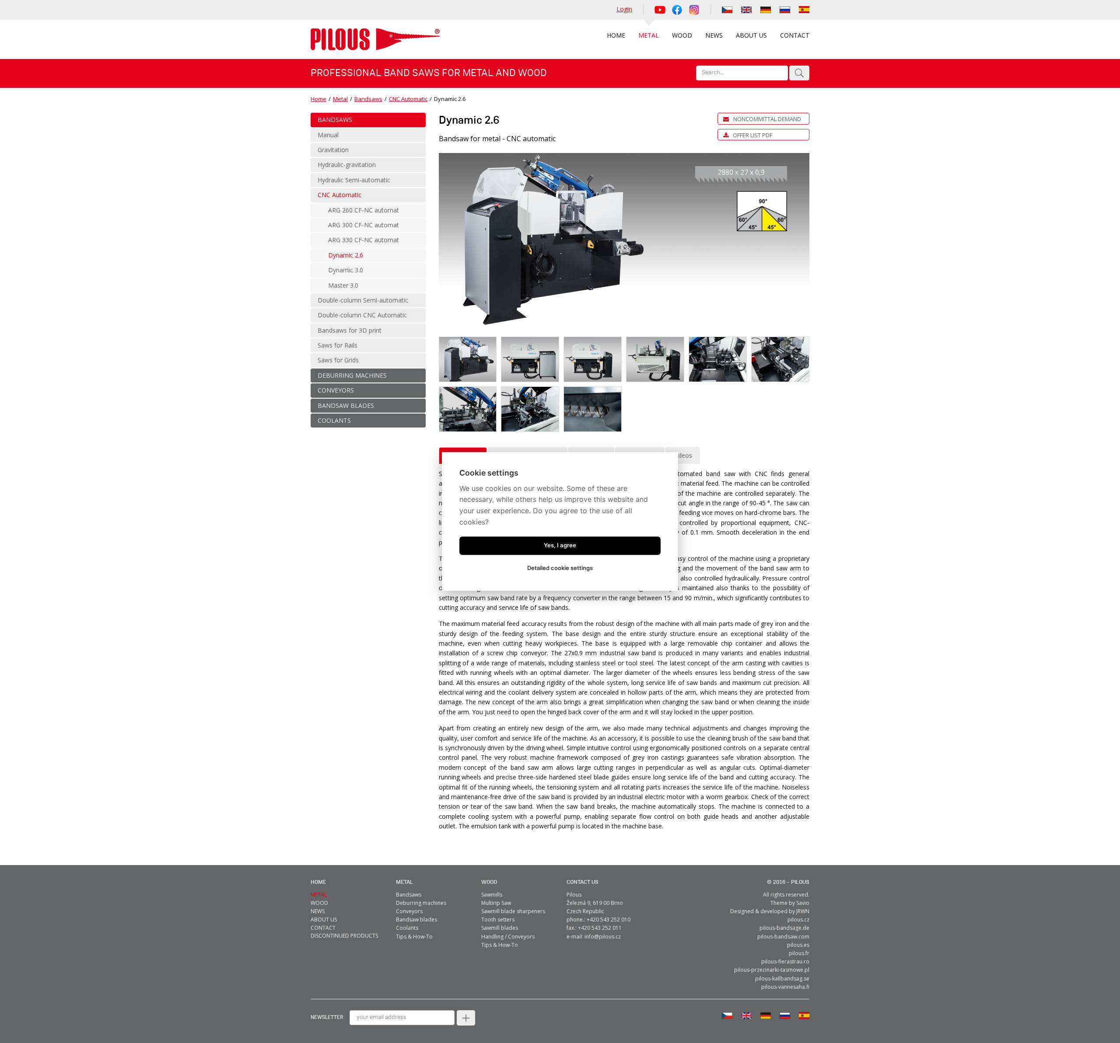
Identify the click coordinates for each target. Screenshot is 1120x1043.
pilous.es (798, 945)
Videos (682, 455)
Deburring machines (421, 903)
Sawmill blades (499, 928)
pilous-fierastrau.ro (785, 961)
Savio (802, 903)
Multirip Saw (496, 903)
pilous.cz (798, 919)
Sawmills (491, 894)
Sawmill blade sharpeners (513, 911)
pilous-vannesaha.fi (785, 987)
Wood (489, 882)
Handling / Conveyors (508, 936)
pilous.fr (799, 953)
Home (318, 99)
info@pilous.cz (602, 936)
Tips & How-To (414, 936)
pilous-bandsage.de (784, 928)
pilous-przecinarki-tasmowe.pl (771, 969)
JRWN (802, 911)
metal (404, 882)
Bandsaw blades (416, 919)
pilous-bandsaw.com (783, 936)
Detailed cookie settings (560, 568)
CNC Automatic (408, 99)
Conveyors (409, 911)
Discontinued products (344, 935)
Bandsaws (368, 99)
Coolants (407, 928)
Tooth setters (497, 919)
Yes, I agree (560, 545)
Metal (340, 99)
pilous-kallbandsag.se (782, 978)
